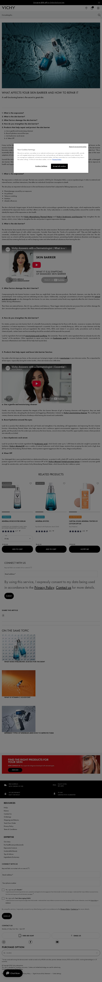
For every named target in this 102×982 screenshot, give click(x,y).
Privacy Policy (56, 159)
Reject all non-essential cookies (77, 146)
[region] (51, 158)
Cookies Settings (41, 166)
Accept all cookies (59, 166)
